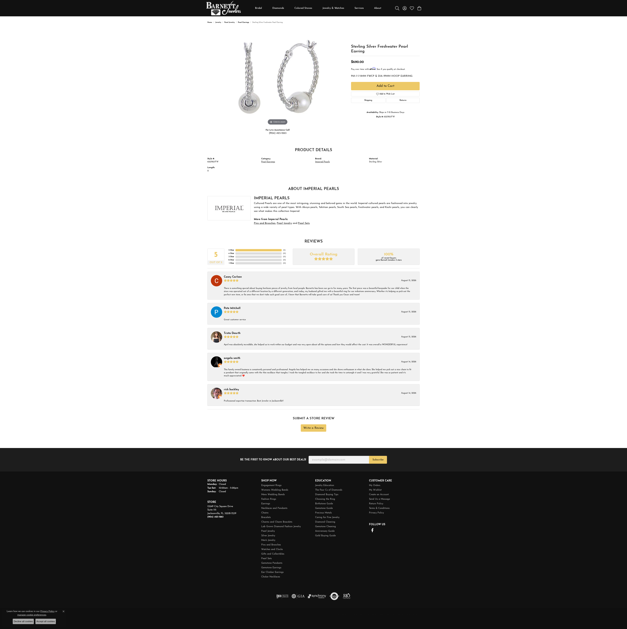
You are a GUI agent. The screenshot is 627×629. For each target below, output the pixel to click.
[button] (397, 8)
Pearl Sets (304, 223)
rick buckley (231, 389)
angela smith (232, 358)
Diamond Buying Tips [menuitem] (326, 494)
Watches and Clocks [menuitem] (272, 549)
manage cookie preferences (31, 614)
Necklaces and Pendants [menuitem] (274, 508)
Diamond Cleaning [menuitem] (325, 522)
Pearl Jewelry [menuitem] (268, 531)
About (377, 8)
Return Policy (376, 504)
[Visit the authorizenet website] (334, 596)
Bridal (258, 8)
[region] (278, 77)
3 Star (231, 257)
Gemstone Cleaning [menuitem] (325, 526)
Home (209, 22)
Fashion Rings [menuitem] (268, 499)
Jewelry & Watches (333, 8)
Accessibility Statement (405, 614)
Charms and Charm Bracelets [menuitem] (276, 522)
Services (359, 8)
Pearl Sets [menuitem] (266, 558)
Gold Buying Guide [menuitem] (325, 536)
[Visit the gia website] (298, 596)
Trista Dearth (232, 333)
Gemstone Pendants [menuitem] (271, 563)
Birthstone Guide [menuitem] (324, 504)
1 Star (231, 263)
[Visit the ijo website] (282, 596)
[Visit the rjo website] (347, 596)
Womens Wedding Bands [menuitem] (274, 490)
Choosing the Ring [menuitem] (325, 499)
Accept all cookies (45, 621)
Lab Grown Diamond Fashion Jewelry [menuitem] (281, 526)
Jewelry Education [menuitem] (324, 485)
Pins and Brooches (264, 223)
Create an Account (379, 494)
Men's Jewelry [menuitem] (268, 540)
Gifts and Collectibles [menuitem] (272, 554)
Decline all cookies (23, 621)
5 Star (231, 250)
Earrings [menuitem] (265, 504)
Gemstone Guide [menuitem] (324, 508)
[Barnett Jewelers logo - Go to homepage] (223, 8)
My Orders (374, 485)
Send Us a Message (379, 499)
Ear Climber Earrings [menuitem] (272, 572)
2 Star (231, 260)
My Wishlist (375, 490)
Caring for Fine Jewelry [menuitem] (327, 517)
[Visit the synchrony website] (317, 596)
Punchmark (225, 622)
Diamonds (278, 8)
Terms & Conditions (379, 508)
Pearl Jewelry (229, 22)
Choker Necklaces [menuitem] (270, 577)
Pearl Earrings (243, 22)
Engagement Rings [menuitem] (271, 485)
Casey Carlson (233, 277)
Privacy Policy (376, 513)
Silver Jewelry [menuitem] (268, 536)
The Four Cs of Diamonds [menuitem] (328, 490)
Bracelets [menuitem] (266, 517)
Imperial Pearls (322, 162)
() (284, 250)
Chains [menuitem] (264, 513)
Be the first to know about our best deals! (273, 459)
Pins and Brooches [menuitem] (271, 545)
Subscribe (378, 459)
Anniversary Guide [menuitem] (325, 531)
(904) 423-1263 (277, 133)
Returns (403, 100)
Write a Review (313, 428)
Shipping (368, 100)
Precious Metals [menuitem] (323, 513)
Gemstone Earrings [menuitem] (271, 567)
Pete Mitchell (232, 308)
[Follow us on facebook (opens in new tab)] (372, 530)
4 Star (231, 253)
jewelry (218, 22)
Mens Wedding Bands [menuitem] (273, 494)
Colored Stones (303, 8)
